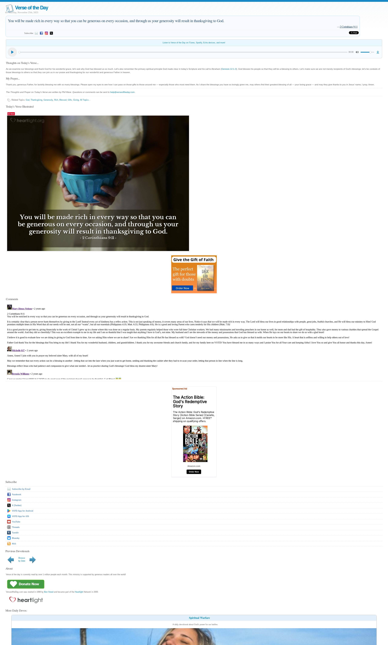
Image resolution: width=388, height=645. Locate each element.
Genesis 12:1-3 (229, 69)
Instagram (16, 500)
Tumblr (15, 533)
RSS (14, 544)
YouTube (16, 522)
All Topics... (85, 100)
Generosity (48, 100)
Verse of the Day (31, 7)
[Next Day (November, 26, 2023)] (33, 563)
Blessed (63, 100)
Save (12, 114)
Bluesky (15, 538)
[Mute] (357, 52)
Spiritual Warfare (199, 618)
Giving (76, 100)
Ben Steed (48, 592)
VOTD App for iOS (20, 516)
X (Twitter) (16, 505)
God (27, 100)
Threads (16, 527)
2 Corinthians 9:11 (349, 26)
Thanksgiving (36, 100)
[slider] (183, 52)
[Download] (377, 52)
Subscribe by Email (21, 489)
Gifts (70, 100)
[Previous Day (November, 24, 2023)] (11, 563)
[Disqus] (194, 341)
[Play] (12, 52)
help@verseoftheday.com (122, 92)
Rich (56, 100)
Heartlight (79, 592)
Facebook (16, 494)
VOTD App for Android (22, 511)
